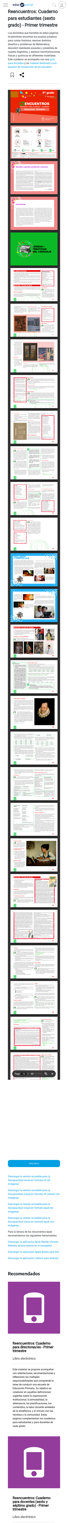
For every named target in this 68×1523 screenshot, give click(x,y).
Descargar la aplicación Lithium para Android (33, 1258)
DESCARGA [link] (34, 1163)
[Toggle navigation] (3, 2)
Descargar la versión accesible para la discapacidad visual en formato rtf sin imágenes (29, 1180)
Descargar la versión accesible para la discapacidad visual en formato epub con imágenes (31, 1221)
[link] (62, 5)
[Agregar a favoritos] (12, 74)
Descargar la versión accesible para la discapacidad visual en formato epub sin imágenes (30, 1208)
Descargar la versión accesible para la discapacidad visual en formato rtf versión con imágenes (34, 1194)
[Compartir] (21, 74)
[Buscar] (54, 5)
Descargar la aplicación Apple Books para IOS (33, 1251)
